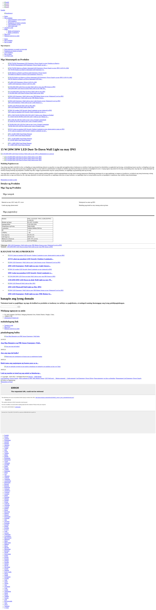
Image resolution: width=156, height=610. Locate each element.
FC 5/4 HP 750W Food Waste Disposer (19, 135)
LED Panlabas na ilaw (14, 24)
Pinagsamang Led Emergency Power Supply (128, 378)
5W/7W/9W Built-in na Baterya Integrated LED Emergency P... (26, 69)
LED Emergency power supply (17, 19)
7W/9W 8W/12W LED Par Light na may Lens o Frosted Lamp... (26, 126)
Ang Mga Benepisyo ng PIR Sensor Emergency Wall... (21, 343)
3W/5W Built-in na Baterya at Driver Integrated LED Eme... (25, 79)
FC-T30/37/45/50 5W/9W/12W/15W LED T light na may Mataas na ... (28, 116)
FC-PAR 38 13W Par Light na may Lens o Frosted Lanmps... (25, 121)
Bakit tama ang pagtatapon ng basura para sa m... (19, 363)
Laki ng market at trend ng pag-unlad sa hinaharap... (21, 373)
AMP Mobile (37, 376)
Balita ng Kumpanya (14, 31)
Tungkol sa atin (8, 27)
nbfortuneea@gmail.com (11, 318)
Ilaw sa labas (8, 54)
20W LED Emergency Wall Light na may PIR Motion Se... (30, 294)
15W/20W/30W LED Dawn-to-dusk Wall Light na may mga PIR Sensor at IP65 (30, 247)
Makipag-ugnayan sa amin (11, 36)
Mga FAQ (7, 34)
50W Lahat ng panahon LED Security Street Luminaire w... (30, 273)
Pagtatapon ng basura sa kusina (17, 23)
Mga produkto (8, 18)
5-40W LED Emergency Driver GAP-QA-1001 (21, 84)
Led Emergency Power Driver (84, 378)
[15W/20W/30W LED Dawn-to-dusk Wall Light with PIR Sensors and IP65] (31, 276)
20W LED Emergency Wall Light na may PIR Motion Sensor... (26, 98)
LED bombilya (12, 21)
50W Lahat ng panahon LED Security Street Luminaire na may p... (27, 112)
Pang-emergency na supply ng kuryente (15, 49)
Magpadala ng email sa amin (9, 180)
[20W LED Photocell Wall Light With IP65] (21, 283)
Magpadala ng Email (7, 382)
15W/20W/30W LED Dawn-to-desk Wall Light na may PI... (30, 280)
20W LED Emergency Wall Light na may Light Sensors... (29, 266)
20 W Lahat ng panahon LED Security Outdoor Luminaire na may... (27, 131)
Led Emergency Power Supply (9, 378)
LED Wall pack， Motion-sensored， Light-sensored (60, 378)
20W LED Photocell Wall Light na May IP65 (21, 107)
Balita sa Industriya (13, 32)
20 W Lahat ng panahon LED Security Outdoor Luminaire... (30, 259)
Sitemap (30, 376)
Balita (6, 29)
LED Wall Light (12, 26)
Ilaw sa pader (8, 42)
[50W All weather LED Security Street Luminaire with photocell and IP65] (30, 269)
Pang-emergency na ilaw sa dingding (104, 378)
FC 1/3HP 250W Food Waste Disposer (19, 145)
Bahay (6, 16)
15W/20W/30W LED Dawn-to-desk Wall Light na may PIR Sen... (27, 88)
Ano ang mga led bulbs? (10, 353)
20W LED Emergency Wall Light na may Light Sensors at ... (25, 102)
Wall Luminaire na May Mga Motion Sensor (31, 378)
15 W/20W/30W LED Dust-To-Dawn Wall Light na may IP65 (26, 93)
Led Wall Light (8, 56)
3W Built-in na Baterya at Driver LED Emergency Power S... (25, 74)
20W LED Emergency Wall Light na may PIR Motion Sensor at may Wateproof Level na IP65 (35, 245)
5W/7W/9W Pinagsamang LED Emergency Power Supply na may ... (27, 65)
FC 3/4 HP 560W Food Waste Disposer (19, 140)
